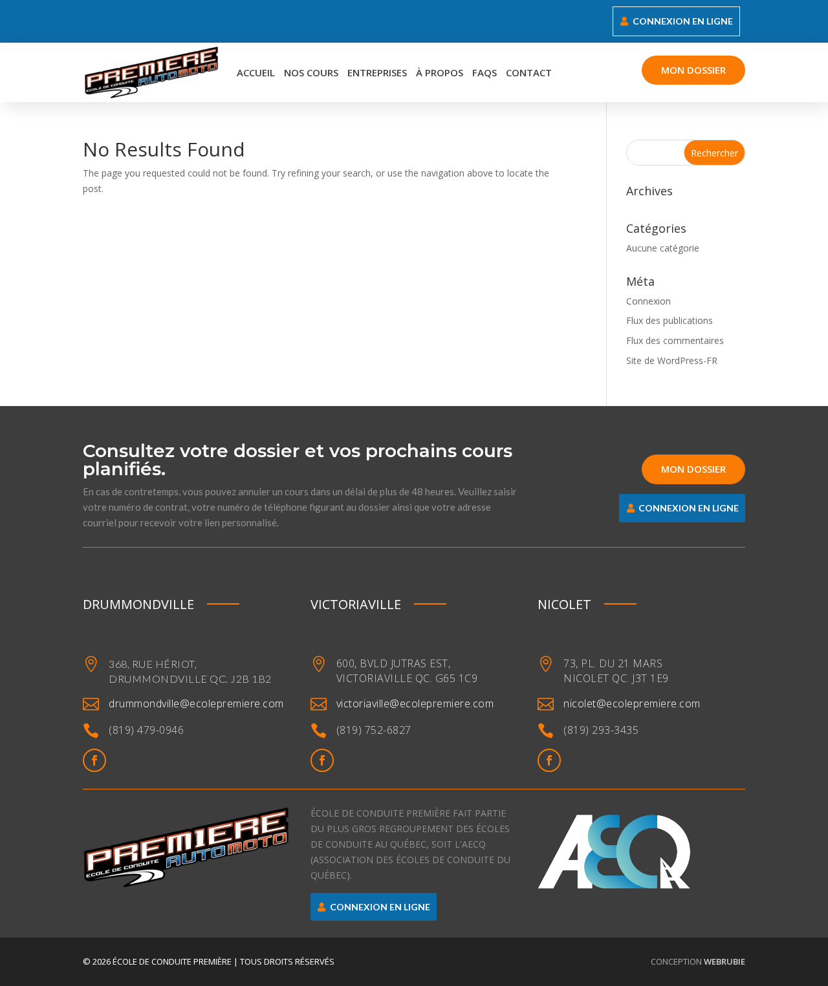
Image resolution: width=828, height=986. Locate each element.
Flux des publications (669, 320)
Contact (529, 72)
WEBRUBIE (724, 961)
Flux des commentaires (675, 340)
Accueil (256, 72)
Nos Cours (311, 72)
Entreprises (377, 72)
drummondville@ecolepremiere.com (196, 703)
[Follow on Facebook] (94, 760)
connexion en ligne (683, 21)
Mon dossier (693, 69)
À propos (439, 72)
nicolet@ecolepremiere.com (632, 703)
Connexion (648, 301)
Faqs (484, 72)
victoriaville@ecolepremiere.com (415, 703)
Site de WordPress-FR (671, 360)
